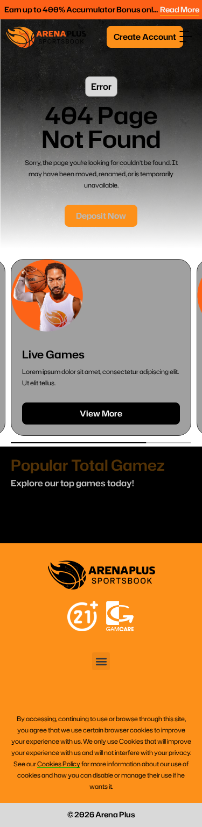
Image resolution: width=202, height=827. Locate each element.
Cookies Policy (58, 763)
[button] (186, 37)
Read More (179, 9)
